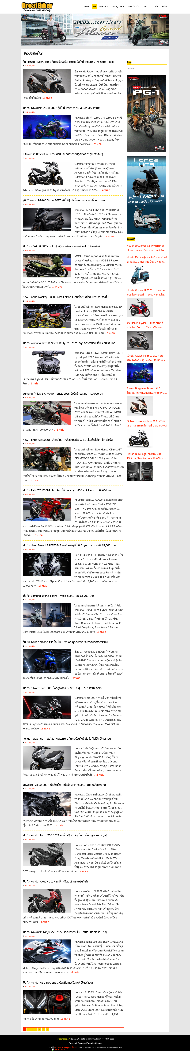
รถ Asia (104, 6)
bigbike (68, 1047)
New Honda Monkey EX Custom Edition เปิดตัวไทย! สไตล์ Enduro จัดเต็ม (66, 297)
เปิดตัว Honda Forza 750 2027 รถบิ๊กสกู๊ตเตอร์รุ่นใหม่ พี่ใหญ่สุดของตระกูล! (65, 835)
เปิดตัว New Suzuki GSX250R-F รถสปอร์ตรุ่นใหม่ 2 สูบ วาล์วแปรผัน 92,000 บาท (69, 545)
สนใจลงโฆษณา (63, 1038)
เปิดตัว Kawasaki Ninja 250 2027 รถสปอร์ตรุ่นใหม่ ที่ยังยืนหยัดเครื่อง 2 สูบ (65, 932)
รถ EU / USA (118, 6)
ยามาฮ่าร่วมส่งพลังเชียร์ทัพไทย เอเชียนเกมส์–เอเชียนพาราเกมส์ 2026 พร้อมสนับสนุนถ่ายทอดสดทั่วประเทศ (147, 248)
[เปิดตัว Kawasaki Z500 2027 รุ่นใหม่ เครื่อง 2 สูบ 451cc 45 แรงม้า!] (140, 373)
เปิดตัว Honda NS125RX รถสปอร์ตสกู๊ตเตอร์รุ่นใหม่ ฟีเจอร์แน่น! (58, 982)
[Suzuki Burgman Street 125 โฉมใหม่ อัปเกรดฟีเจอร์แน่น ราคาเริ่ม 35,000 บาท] (140, 406)
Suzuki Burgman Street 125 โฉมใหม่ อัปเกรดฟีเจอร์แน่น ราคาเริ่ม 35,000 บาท (145, 390)
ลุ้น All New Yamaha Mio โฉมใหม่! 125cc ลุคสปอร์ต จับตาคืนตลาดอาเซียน (65, 642)
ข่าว (94, 6)
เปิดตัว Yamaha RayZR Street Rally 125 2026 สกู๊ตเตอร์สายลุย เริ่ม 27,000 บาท (69, 343)
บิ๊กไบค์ (74, 1047)
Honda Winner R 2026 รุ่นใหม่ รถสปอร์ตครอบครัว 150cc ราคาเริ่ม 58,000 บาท (146, 292)
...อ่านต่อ (47, 98)
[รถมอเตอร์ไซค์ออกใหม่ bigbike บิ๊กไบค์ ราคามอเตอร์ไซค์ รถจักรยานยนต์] (37, 7)
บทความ (146, 6)
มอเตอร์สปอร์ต (133, 6)
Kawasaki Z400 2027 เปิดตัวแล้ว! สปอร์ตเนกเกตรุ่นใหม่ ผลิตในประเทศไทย (64, 785)
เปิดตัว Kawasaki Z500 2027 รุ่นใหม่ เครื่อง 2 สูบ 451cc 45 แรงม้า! (61, 108)
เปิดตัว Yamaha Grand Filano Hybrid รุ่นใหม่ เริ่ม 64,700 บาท (58, 596)
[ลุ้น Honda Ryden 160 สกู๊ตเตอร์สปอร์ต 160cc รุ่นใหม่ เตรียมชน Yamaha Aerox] (140, 340)
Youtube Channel (94, 1043)
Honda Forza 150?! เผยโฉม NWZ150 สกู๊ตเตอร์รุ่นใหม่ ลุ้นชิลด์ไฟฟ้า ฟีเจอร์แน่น (67, 738)
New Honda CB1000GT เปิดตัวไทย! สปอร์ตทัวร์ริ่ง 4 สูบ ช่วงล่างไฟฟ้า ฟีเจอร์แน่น (68, 440)
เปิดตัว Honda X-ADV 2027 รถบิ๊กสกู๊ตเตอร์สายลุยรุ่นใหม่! (55, 881)
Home (87, 6)
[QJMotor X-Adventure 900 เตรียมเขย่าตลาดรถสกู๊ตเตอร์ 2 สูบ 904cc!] (140, 438)
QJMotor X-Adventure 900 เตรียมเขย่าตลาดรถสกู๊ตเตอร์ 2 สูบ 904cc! (63, 154)
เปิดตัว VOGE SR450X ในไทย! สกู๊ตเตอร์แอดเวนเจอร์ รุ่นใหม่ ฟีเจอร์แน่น (62, 246)
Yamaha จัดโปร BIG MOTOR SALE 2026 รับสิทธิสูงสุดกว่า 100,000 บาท (63, 393)
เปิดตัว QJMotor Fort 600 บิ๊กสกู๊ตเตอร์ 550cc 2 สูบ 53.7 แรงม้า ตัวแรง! (63, 688)
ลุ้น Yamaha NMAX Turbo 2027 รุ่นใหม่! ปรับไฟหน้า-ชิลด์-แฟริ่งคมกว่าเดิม (65, 200)
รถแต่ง (155, 6)
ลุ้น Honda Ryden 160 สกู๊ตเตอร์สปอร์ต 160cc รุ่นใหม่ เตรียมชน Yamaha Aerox (69, 62)
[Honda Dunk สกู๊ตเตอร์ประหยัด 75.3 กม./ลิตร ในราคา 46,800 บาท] (140, 471)
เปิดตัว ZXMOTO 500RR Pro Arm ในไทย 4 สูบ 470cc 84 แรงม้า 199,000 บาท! (68, 490)
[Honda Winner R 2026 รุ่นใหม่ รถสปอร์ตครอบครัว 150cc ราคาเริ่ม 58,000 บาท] (140, 307)
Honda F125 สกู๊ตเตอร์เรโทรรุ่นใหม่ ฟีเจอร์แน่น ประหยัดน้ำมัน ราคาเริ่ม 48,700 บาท (147, 259)
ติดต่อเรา (165, 6)
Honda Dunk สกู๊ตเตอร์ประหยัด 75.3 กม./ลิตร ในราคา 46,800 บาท (146, 456)
